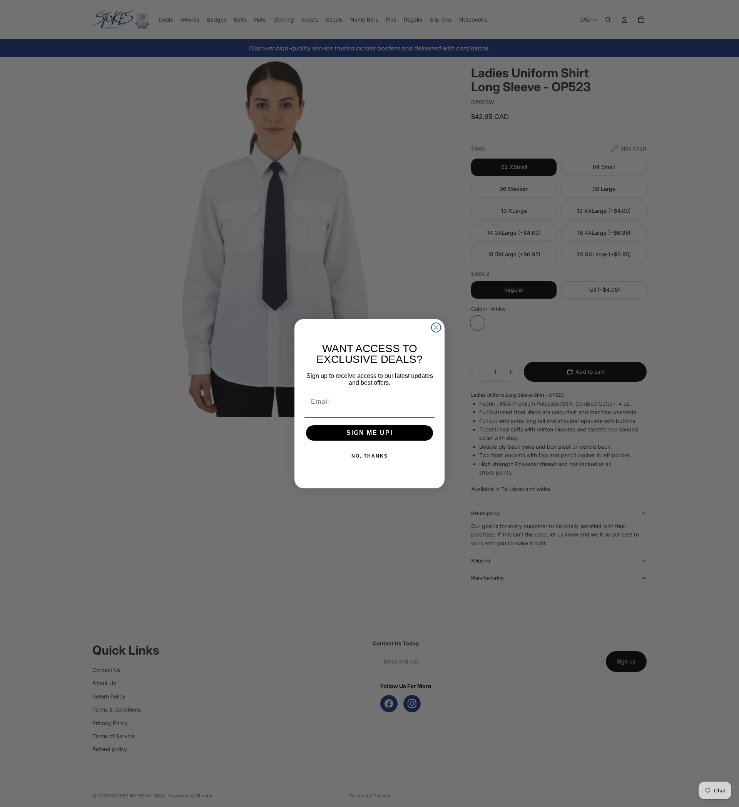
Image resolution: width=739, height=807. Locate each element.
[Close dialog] (436, 327)
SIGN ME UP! (369, 432)
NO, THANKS (369, 456)
